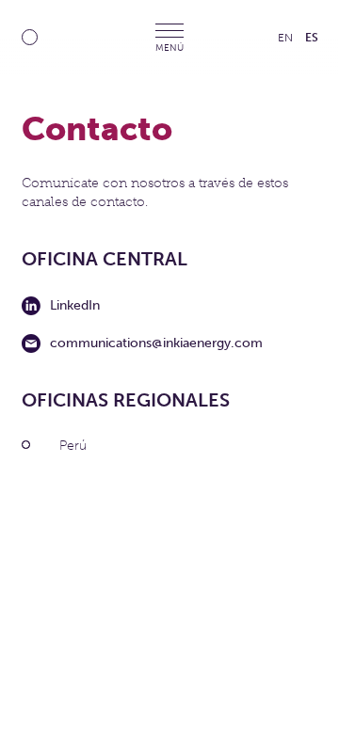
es (311, 37)
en (285, 37)
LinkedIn (75, 305)
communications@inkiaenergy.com (156, 343)
